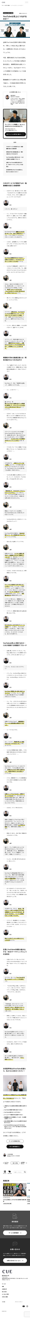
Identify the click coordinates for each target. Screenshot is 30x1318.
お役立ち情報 (7, 5)
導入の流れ (4, 1291)
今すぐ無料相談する (14, 1146)
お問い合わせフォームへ (14, 1260)
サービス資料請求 (14, 1233)
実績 (3, 1286)
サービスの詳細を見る (14, 1141)
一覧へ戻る (15, 1163)
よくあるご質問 (5, 1294)
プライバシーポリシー (19, 1301)
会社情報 (3, 1301)
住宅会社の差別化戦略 (8, 13)
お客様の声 (4, 1289)
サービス (4, 1284)
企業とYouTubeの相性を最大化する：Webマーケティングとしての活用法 (14, 164)
